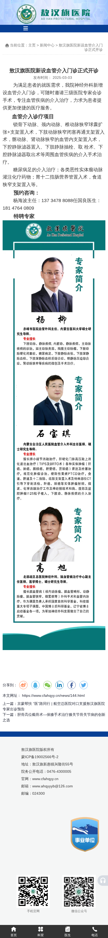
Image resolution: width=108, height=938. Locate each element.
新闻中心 (47, 45)
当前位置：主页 (23, 45)
